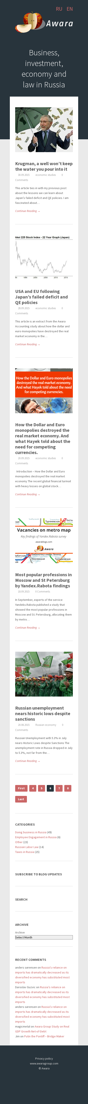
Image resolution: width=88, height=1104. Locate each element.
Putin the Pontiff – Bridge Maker (44, 1036)
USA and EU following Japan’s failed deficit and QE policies (41, 296)
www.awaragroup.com (44, 1063)
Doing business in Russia (30, 832)
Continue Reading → (27, 211)
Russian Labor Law (26, 847)
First (21, 788)
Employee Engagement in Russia (36, 837)
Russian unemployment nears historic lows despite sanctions (42, 713)
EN (70, 8)
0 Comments (42, 591)
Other (19, 842)
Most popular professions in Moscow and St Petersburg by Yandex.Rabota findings (43, 580)
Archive (20, 932)
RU (59, 8)
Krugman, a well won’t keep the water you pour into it (44, 166)
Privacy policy (44, 1058)
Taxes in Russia (24, 852)
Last (21, 799)
